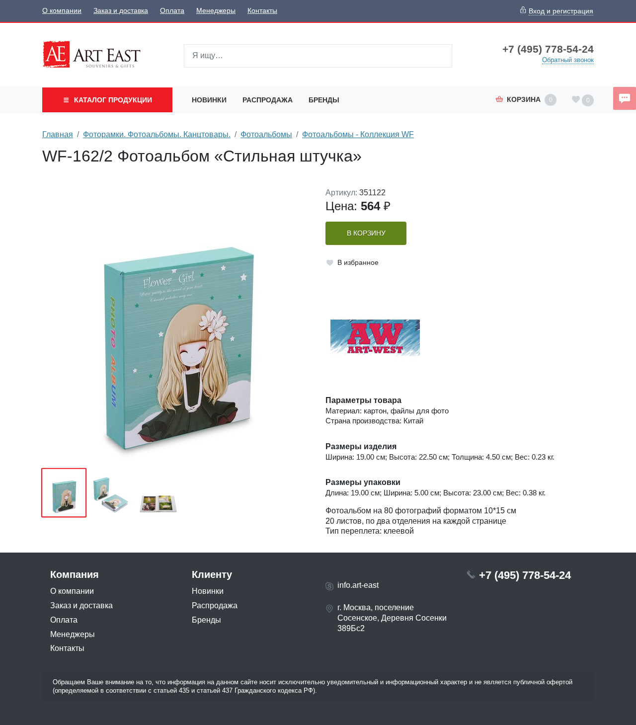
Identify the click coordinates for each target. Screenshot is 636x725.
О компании (61, 10)
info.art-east (358, 585)
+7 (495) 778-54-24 (548, 49)
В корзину (366, 233)
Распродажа (267, 100)
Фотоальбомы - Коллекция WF (358, 134)
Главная (57, 134)
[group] (176, 324)
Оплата (172, 10)
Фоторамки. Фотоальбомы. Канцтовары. (157, 134)
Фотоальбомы (266, 134)
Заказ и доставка (120, 10)
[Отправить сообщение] (624, 98)
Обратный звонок (568, 60)
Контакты (262, 10)
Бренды (324, 100)
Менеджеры (216, 10)
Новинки (209, 100)
